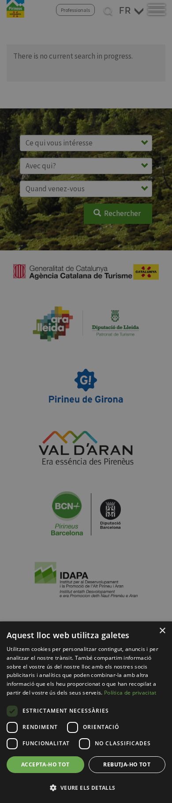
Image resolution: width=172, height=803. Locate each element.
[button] (86, 787)
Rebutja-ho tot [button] (126, 764)
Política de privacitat (130, 692)
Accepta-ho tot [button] (45, 764)
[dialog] (86, 712)
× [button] (162, 631)
